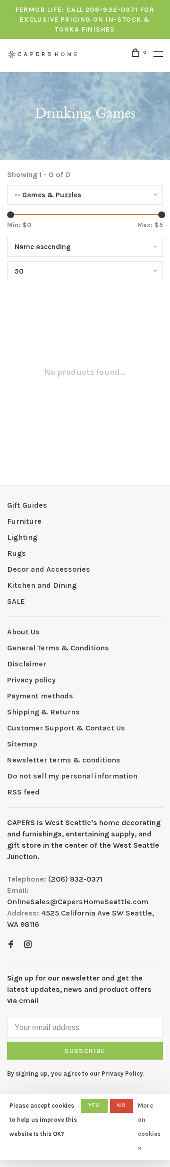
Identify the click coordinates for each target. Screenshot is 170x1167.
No (121, 1105)
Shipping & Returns (43, 711)
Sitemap (22, 743)
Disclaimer (26, 663)
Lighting (22, 537)
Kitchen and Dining (41, 585)
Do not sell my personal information (72, 775)
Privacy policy (31, 679)
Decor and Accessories (48, 569)
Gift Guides (27, 505)
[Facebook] (11, 944)
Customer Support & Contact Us (66, 727)
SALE (16, 601)
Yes (94, 1105)
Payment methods (40, 695)
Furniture (24, 521)
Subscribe (85, 1051)
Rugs (16, 553)
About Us (23, 631)
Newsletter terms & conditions (63, 759)
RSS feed (23, 791)
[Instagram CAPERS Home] (28, 944)
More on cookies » (149, 1126)
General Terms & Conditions (58, 647)
